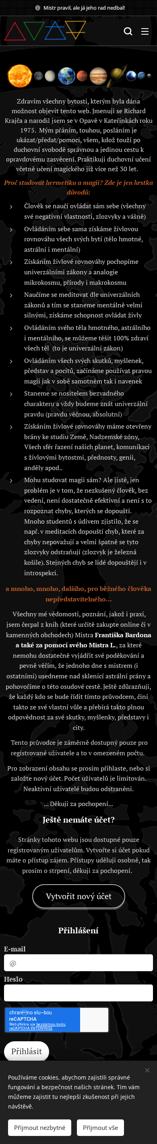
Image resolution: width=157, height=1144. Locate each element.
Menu (145, 31)
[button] (128, 31)
